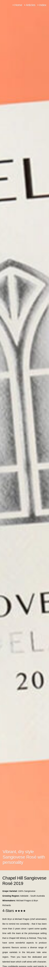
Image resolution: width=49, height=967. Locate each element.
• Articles (29, 5)
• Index (41, 5)
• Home (17, 5)
